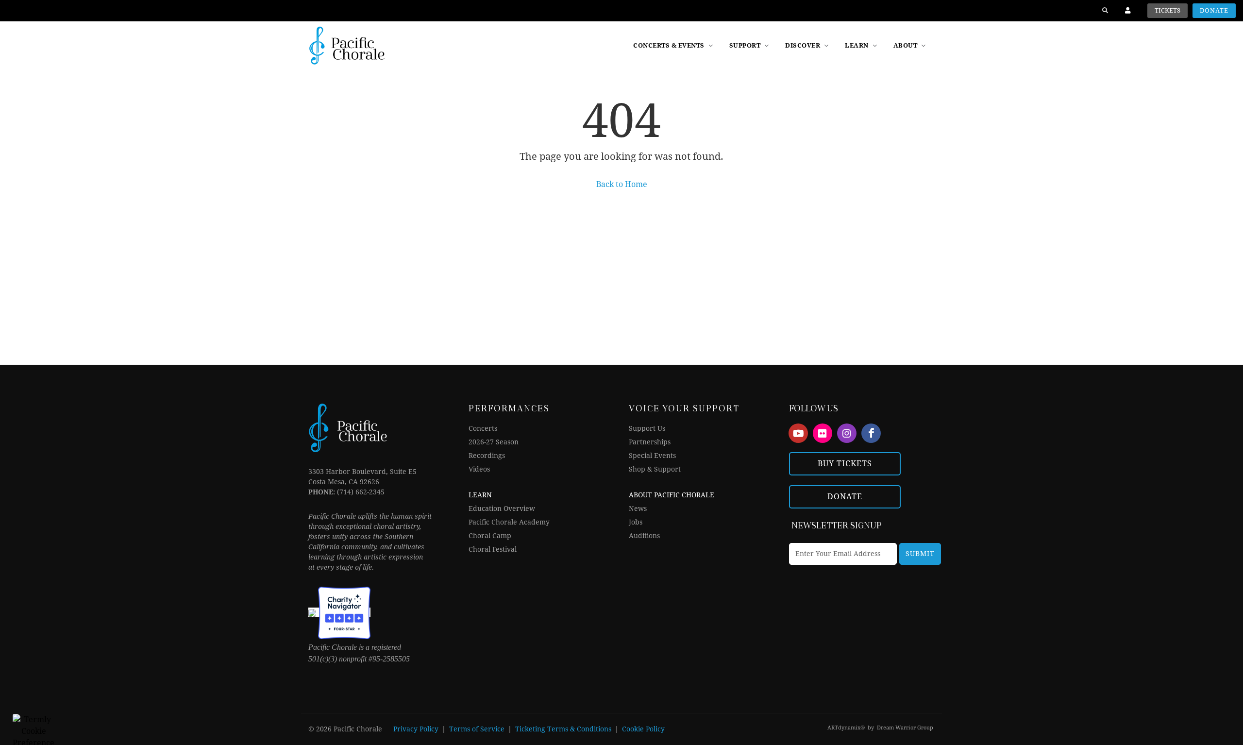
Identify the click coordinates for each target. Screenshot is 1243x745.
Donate (1214, 10)
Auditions (644, 536)
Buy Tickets (845, 463)
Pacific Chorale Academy (509, 522)
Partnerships (650, 442)
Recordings (487, 455)
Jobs (635, 522)
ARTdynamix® (846, 728)
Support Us (647, 428)
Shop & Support (655, 469)
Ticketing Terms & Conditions (563, 729)
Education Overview (502, 508)
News (638, 508)
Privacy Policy (415, 729)
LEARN (480, 495)
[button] (808, 45)
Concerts (483, 428)
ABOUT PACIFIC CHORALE (671, 495)
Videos (479, 469)
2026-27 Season (494, 442)
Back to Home (621, 184)
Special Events (652, 455)
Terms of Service (476, 729)
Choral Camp (490, 536)
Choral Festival (493, 549)
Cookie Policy (643, 729)
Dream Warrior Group (905, 728)
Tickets (1167, 10)
